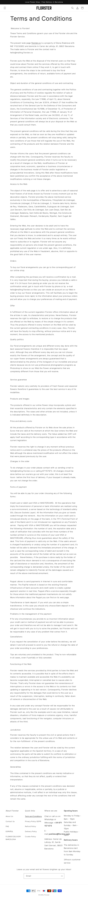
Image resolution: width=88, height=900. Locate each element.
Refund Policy (30, 826)
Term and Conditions (33, 816)
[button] (4, 8)
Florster (46, 895)
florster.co (36, 43)
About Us (9, 816)
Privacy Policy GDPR (33, 821)
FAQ (7, 826)
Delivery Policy (31, 831)
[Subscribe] (61, 876)
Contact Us (10, 821)
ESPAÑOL (9, 831)
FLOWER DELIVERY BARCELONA (13, 838)
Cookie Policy (30, 837)
